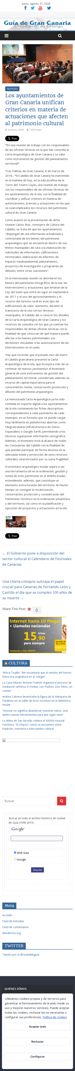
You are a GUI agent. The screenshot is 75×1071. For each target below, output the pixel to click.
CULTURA (18, 663)
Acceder (7, 915)
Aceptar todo (37, 1026)
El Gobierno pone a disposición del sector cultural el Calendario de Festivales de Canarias (37, 559)
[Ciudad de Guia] (37, 24)
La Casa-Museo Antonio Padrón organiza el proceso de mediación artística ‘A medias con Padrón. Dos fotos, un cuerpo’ (37, 686)
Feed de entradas (13, 921)
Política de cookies (54, 1017)
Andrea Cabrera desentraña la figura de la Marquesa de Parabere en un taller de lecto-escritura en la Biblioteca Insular (36, 700)
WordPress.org (11, 933)
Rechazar (37, 1041)
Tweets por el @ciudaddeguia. (21, 954)
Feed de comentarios (15, 927)
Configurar (37, 1056)
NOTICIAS (12, 88)
